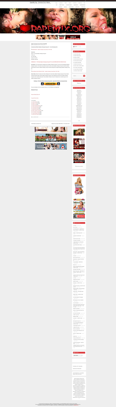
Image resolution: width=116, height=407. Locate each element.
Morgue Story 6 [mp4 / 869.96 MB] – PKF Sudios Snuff (60, 123)
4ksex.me (75, 379)
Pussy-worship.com (79, 106)
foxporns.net (82, 378)
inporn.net (76, 392)
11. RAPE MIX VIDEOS (35, 114)
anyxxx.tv (78, 383)
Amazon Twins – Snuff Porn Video (78, 294)
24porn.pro (82, 379)
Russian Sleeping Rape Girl (35, 94)
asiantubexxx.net (82, 383)
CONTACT (61, 2)
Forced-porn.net (79, 91)
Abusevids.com (79, 98)
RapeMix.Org (76, 405)
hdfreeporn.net (81, 390)
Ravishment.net (79, 111)
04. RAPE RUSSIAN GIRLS (35, 105)
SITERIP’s (74, 2)
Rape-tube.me (79, 90)
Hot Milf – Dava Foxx (76, 314)
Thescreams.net (79, 103)
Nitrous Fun (75, 264)
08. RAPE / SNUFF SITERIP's (36, 110)
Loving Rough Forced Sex (77, 325)
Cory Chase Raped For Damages (78, 297)
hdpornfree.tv (75, 391)
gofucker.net (78, 379)
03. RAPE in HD (33, 104)
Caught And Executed (76, 327)
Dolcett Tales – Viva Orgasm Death (78, 291)
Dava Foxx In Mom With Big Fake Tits (78, 330)
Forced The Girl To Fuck (76, 238)
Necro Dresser (75, 227)
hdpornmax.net (79, 391)
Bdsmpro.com (79, 97)
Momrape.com (79, 100)
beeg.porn (76, 384)
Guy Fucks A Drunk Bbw (76, 313)
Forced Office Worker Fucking (77, 244)
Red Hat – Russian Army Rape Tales (78, 310)
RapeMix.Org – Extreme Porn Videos (40, 2)
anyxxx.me (79, 380)
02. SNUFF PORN (34, 103)
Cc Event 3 (74, 225)
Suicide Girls (75, 336)
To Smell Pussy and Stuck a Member (78, 339)
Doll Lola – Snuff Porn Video (77, 333)
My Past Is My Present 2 (76, 257)
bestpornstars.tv (80, 384)
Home (56, 2)
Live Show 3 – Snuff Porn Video (77, 318)
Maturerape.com (79, 116)
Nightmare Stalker (75, 316)
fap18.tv (78, 378)
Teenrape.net (79, 104)
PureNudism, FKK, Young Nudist (77, 366)
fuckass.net (76, 390)
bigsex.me (74, 386)
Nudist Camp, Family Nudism (77, 368)
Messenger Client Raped (76, 269)
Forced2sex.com (79, 99)
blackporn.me (83, 386)
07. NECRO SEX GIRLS (35, 109)
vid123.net (79, 397)
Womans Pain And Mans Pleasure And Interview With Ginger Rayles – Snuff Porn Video (78, 305)
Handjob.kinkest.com (79, 105)
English (75, 46)
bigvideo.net (78, 386)
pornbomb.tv (79, 393)
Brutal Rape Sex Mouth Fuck (36, 123)
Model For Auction (75, 281)
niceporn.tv (75, 393)
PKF (84, 2)
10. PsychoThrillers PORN (35, 113)
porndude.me (75, 380)
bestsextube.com (75, 385)
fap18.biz (75, 378)
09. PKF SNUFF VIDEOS (76, 67)
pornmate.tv (83, 393)
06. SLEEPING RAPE (34, 108)
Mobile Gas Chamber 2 (76, 308)
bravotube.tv (83, 380)
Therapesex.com (79, 113)
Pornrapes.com (79, 110)
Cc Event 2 (74, 255)
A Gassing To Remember (76, 240)
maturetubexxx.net (80, 392)
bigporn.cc (83, 385)
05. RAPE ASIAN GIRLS (76, 60)
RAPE (66, 2)
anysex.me (74, 383)
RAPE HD (80, 2)
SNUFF (70, 2)
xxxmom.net (83, 397)
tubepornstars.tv (75, 397)
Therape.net (79, 93)
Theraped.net (79, 92)
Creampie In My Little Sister (77, 235)
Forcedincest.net (79, 117)
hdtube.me (83, 391)
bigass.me (80, 385)
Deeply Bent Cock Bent (76, 279)
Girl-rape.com (79, 112)
